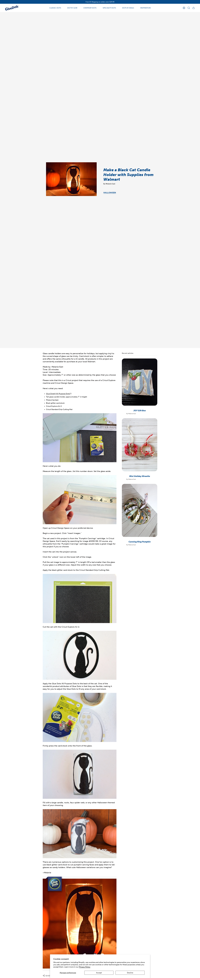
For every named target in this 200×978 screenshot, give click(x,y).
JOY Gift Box (139, 410)
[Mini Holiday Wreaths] (139, 444)
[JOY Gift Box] (139, 382)
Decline (130, 973)
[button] (55, 7)
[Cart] (193, 8)
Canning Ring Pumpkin (140, 542)
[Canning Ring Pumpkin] (139, 510)
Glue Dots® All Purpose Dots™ (58, 394)
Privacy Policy (84, 967)
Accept (99, 973)
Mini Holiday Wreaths (139, 476)
